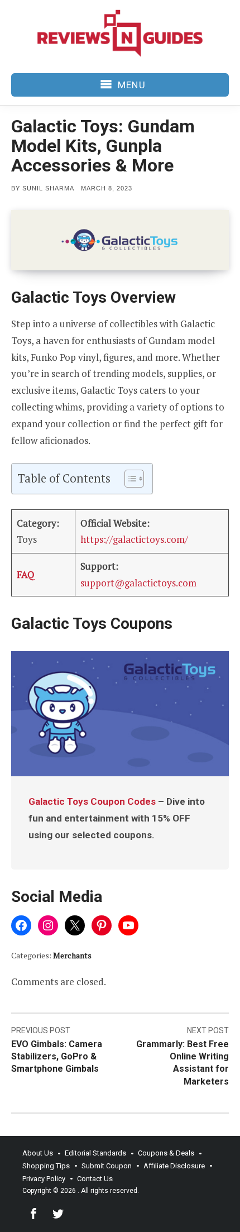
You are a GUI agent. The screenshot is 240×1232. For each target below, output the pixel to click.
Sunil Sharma (48, 188)
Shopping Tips (46, 1166)
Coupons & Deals (166, 1153)
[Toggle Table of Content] (128, 478)
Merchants (72, 955)
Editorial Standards (95, 1153)
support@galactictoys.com (138, 582)
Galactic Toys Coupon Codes (92, 801)
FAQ (26, 574)
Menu (131, 84)
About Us (37, 1153)
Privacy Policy (43, 1178)
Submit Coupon (106, 1166)
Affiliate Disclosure (174, 1166)
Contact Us (95, 1178)
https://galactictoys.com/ (134, 539)
